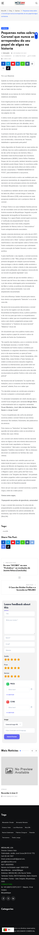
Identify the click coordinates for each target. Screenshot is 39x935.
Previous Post (11, 562)
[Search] (37, 3)
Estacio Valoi (6, 827)
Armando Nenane (22, 822)
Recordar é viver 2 (9, 793)
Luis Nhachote (18, 827)
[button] (32, 751)
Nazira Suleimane (8, 832)
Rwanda (32, 832)
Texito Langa (16, 837)
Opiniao (4, 789)
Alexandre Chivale (8, 822)
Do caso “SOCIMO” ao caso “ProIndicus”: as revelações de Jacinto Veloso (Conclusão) (16, 568)
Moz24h (5, 531)
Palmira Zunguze (21, 832)
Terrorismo (5, 837)
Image (6, 719)
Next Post (29, 585)
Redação (6, 53)
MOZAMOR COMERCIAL (26, 931)
